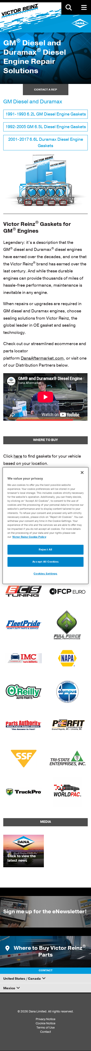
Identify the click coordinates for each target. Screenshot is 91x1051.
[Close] (82, 472)
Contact (45, 1032)
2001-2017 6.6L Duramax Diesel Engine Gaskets (45, 142)
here (18, 456)
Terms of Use (45, 1027)
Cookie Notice (45, 1023)
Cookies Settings (45, 573)
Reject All (45, 549)
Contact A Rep (45, 89)
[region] (45, 525)
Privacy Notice (45, 1019)
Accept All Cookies (45, 561)
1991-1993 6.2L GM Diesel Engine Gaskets (45, 114)
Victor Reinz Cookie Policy (29, 537)
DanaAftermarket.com (42, 358)
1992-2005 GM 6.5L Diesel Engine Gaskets (45, 127)
